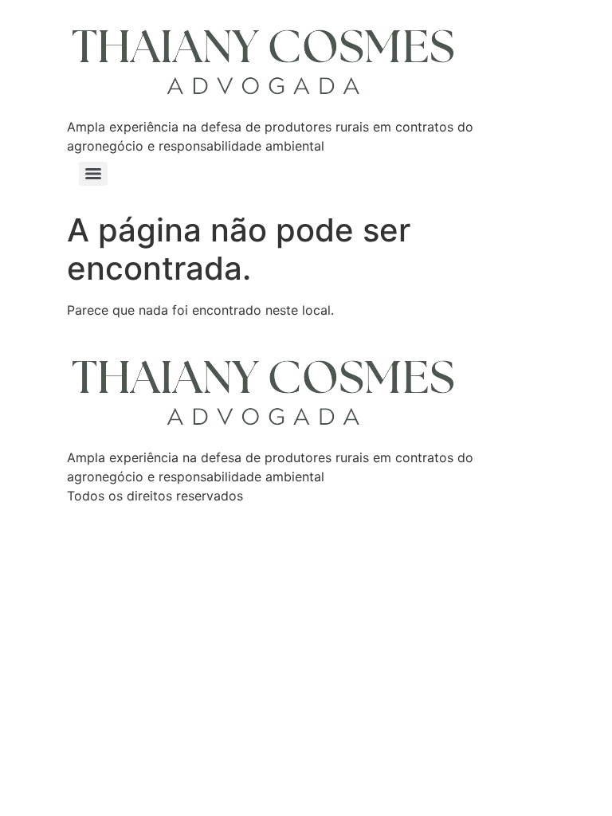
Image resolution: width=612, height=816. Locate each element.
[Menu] (93, 174)
